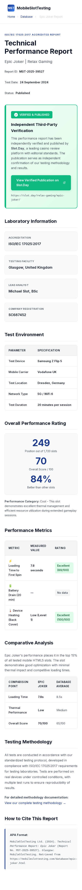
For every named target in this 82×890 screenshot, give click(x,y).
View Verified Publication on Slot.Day (37, 182)
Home (11, 16)
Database (27, 16)
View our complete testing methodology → (35, 803)
